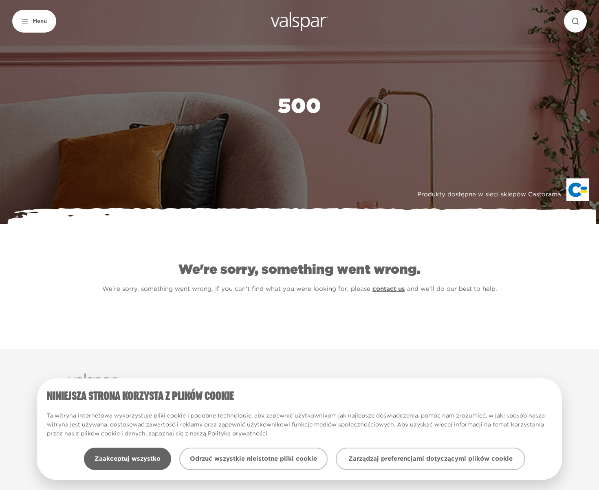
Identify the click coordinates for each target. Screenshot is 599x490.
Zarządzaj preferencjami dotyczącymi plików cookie (430, 458)
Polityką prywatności (237, 433)
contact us (388, 288)
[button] (34, 21)
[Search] (575, 21)
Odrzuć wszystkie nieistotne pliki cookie (253, 458)
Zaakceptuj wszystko (128, 458)
